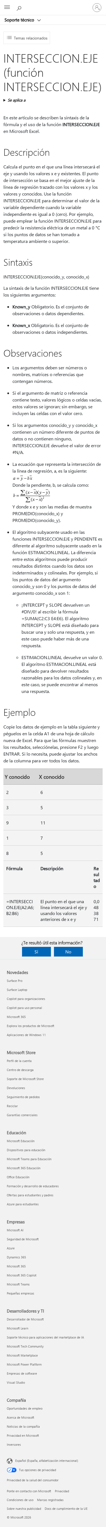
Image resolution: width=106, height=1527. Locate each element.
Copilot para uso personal (24, 1008)
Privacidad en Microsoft (23, 1435)
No (68, 952)
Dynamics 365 (16, 1257)
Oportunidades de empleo (24, 1408)
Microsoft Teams (18, 1284)
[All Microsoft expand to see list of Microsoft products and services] (7, 7)
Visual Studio (16, 1382)
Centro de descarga (20, 1070)
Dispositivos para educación (26, 1150)
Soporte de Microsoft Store (25, 1079)
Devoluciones (16, 1088)
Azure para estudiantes (23, 1204)
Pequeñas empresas (20, 1293)
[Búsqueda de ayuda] (20, 7)
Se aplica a (16, 100)
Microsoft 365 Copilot (21, 1275)
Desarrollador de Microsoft (25, 1319)
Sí (36, 952)
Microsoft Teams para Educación (29, 1159)
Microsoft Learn (17, 1328)
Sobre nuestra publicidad (24, 1508)
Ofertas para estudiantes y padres (30, 1195)
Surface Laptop (17, 990)
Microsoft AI (15, 1230)
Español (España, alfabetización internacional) (46, 1460)
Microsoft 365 (16, 1017)
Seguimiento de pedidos (23, 1097)
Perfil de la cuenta (19, 1061)
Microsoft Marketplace (22, 1355)
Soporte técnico (20, 20)
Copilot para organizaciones (26, 999)
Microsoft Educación (20, 1141)
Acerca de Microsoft (20, 1417)
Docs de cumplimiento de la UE (66, 1508)
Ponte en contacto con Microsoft (29, 1491)
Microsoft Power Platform (24, 1364)
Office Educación (18, 1177)
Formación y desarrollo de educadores (33, 1186)
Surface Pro (14, 980)
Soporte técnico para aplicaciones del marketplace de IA (45, 1337)
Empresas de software (22, 1373)
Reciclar (12, 1106)
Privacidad (62, 1491)
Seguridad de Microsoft (23, 1239)
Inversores (14, 1444)
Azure (11, 1248)
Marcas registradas (50, 1500)
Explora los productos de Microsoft (30, 1026)
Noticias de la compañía (23, 1426)
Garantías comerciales (22, 1115)
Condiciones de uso (20, 1500)
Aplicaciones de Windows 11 (26, 1035)
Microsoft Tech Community (25, 1346)
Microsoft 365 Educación (23, 1168)
